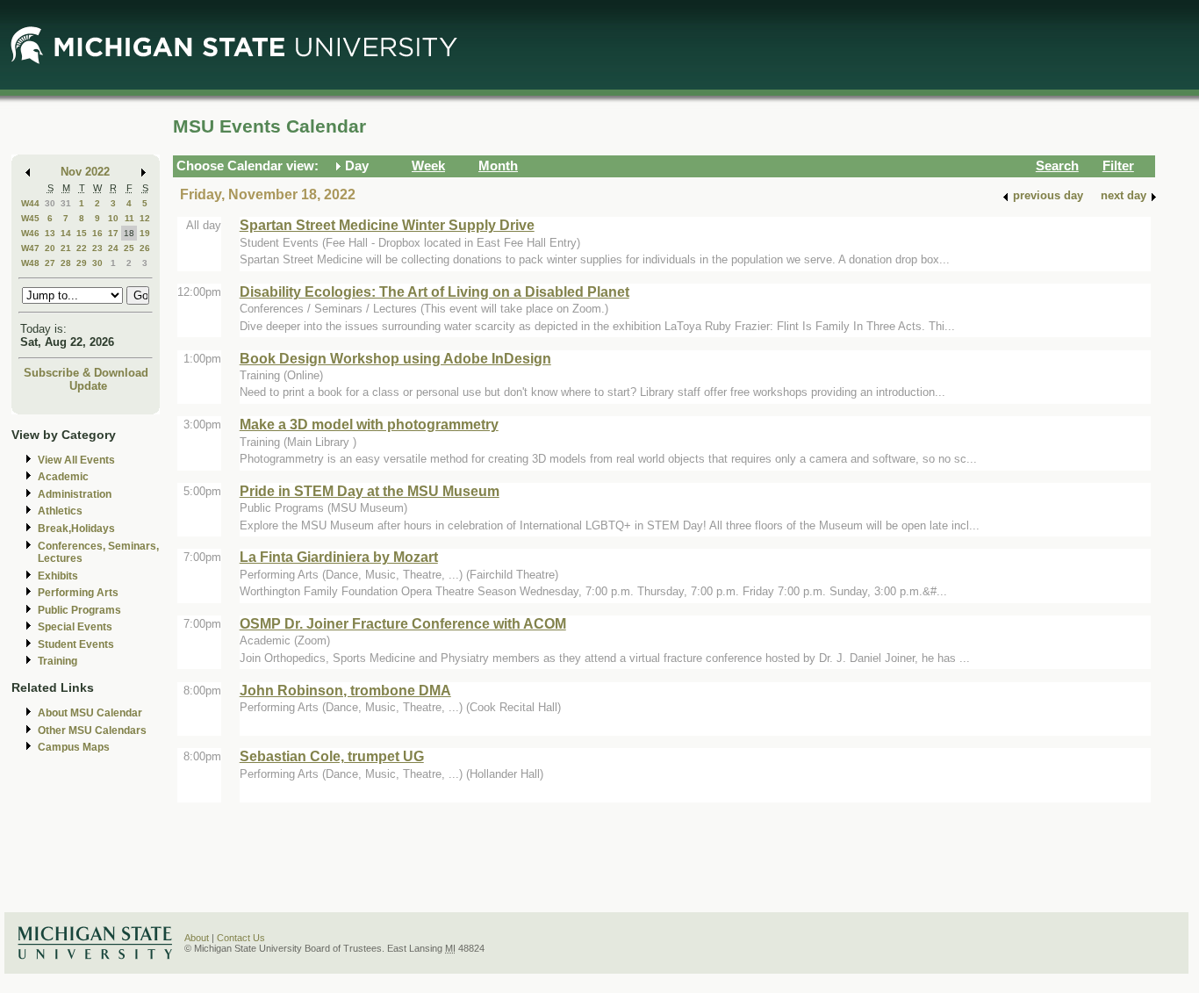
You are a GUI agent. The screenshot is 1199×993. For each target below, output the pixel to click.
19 (145, 233)
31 (66, 203)
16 (97, 233)
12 (145, 218)
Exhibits (58, 576)
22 (81, 248)
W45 (30, 218)
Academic (63, 477)
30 (50, 203)
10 (113, 218)
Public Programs (79, 610)
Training (57, 661)
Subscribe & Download (86, 372)
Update (88, 385)
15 (81, 233)
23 (97, 248)
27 (50, 263)
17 (113, 233)
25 (129, 248)
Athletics (60, 511)
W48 (30, 263)
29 (81, 263)
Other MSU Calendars (92, 730)
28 (66, 263)
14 (66, 233)
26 (145, 248)
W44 (30, 203)
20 (50, 248)
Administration (74, 494)
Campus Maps (74, 747)
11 (129, 218)
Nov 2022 (85, 171)
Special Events (75, 627)
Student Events (76, 644)
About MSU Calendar (90, 713)
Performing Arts (78, 592)
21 (66, 248)
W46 (30, 233)
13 (50, 233)
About (196, 937)
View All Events (76, 460)
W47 (30, 248)
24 (113, 248)
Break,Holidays (76, 528)
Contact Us (241, 937)
